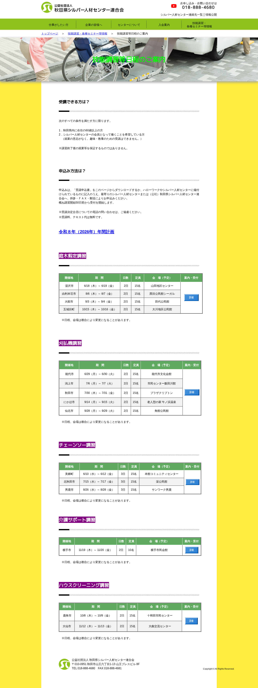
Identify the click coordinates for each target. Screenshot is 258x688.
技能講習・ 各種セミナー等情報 (199, 25)
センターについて (129, 24)
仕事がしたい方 (58, 24)
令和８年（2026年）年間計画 (86, 231)
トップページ (49, 33)
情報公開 (211, 14)
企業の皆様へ (93, 24)
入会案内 (164, 24)
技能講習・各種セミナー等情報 (87, 33)
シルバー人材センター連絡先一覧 (182, 14)
